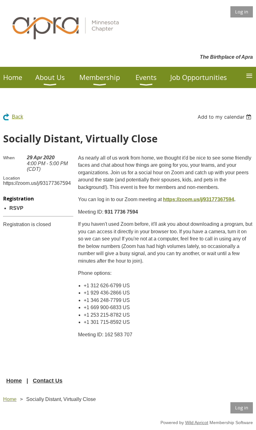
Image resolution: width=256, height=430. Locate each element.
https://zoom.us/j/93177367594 (198, 199)
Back (17, 116)
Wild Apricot (196, 422)
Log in (241, 11)
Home (14, 381)
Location (11, 177)
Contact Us (47, 381)
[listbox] (225, 117)
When (9, 157)
